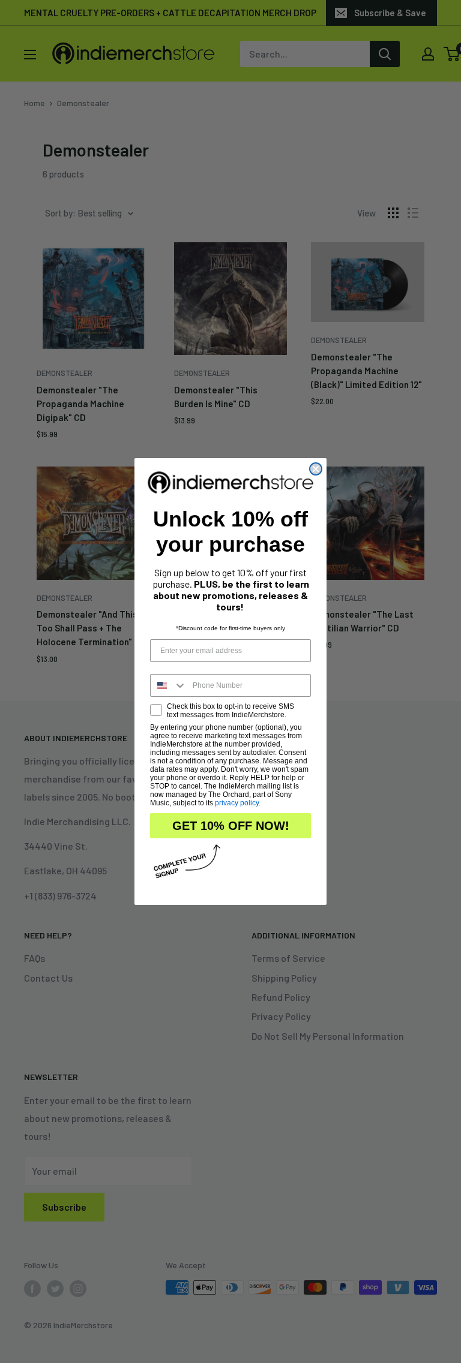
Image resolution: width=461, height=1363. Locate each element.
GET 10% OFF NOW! (230, 825)
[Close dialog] (316, 469)
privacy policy (237, 803)
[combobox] (169, 685)
